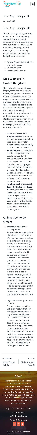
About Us (15, 408)
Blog (7, 408)
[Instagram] (22, 424)
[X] (18, 424)
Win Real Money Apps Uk (28, 362)
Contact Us (26, 408)
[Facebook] (14, 424)
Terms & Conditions (18, 420)
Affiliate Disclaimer (18, 416)
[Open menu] (33, 4)
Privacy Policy (18, 412)
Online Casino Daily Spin (8, 362)
